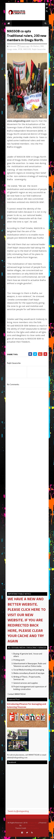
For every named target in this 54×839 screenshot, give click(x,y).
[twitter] (47, 7)
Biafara (36, 46)
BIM (42, 46)
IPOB (20, 49)
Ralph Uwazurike (39, 49)
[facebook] (47, 4)
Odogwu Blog (33, 822)
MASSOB (27, 49)
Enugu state (12, 49)
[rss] (47, 11)
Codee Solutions (28, 825)
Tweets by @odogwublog (18, 811)
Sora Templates (33, 828)
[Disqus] (27, 473)
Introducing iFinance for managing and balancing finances (26, 705)
